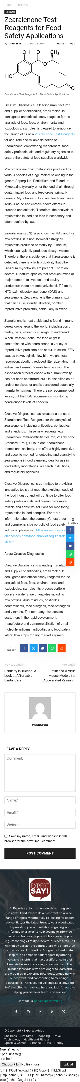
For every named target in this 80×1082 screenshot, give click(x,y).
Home (8, 5)
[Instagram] (28, 1011)
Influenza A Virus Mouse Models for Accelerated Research (59, 675)
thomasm (14, 43)
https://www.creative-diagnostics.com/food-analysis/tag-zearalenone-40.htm (39, 536)
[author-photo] (40, 718)
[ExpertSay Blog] (40, 889)
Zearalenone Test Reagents (55, 134)
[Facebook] (16, 1011)
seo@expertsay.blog (48, 1001)
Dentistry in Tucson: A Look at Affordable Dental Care (20, 675)
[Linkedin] (40, 1011)
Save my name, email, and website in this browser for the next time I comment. (35, 838)
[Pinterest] (52, 1011)
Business (22, 5)
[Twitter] (63, 1011)
